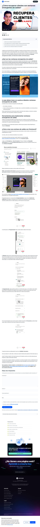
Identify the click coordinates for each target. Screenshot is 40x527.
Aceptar (32, 522)
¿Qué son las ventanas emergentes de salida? (12, 41)
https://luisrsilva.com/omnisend (8, 138)
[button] (3, 35)
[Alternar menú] (35, 1)
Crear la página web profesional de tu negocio (19, 366)
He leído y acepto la (10, 404)
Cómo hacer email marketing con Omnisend (20, 194)
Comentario (4, 375)
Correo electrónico (5, 393)
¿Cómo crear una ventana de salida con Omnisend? (13, 46)
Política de (10, 524)
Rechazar (26, 522)
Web (3, 397)
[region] (20, 521)
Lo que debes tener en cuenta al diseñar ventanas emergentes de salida (17, 43)
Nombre (3, 388)
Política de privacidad (14, 404)
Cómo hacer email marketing (28, 365)
